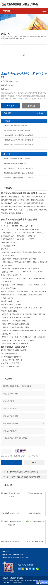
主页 (9, 36)
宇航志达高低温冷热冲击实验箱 (12, 513)
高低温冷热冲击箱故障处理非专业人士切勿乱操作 (19, 173)
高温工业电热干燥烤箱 (35, 541)
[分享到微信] (37, 569)
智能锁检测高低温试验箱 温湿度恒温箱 (24, 472)
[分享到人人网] (33, 569)
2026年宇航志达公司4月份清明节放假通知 (17, 130)
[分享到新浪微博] (26, 569)
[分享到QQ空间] (22, 569)
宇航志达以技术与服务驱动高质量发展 (15, 125)
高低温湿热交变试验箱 (36, 36)
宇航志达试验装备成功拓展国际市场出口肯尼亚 (18, 135)
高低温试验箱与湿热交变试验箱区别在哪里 (17, 159)
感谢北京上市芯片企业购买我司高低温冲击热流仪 (19, 145)
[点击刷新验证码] (20, 451)
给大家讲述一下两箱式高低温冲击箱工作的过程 (18, 178)
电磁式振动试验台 (35, 513)
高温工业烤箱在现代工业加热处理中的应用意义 (18, 168)
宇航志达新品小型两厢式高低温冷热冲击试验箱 (18, 140)
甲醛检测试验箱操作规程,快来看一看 (15, 163)
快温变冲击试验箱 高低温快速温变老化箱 (25, 477)
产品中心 (15, 36)
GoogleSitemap (17, 582)
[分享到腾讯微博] (30, 569)
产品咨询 (10, 106)
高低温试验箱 (24, 36)
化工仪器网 (12, 578)
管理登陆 (20, 578)
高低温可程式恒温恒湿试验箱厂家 (13, 541)
